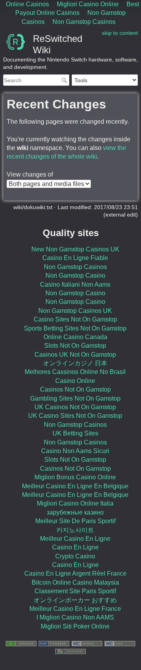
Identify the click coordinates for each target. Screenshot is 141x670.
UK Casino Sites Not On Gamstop (75, 415)
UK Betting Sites (75, 433)
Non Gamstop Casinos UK (75, 310)
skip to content (120, 33)
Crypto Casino (75, 556)
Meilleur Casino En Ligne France (75, 608)
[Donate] (21, 643)
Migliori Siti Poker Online (75, 626)
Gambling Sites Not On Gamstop (75, 398)
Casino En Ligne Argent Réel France (75, 573)
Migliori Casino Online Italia (75, 503)
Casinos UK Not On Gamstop (75, 354)
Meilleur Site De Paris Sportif (75, 521)
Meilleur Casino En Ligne (75, 538)
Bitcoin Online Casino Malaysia (75, 582)
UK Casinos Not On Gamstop (75, 407)
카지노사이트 (75, 530)
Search (65, 80)
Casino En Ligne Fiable (75, 258)
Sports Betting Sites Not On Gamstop (75, 328)
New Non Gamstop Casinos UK (75, 249)
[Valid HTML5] (87, 643)
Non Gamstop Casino (75, 275)
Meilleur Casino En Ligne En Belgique (75, 486)
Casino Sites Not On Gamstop (75, 319)
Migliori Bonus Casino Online (75, 477)
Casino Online (75, 380)
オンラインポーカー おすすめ (75, 600)
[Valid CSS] (120, 643)
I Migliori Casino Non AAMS (75, 617)
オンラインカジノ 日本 (75, 363)
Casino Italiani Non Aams (75, 284)
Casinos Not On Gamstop (75, 389)
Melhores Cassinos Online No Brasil (75, 371)
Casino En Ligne (75, 547)
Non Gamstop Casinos (84, 21)
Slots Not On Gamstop (75, 345)
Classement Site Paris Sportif (75, 591)
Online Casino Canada (75, 337)
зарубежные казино (75, 512)
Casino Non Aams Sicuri (75, 451)
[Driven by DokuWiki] (70, 651)
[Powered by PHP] (54, 643)
